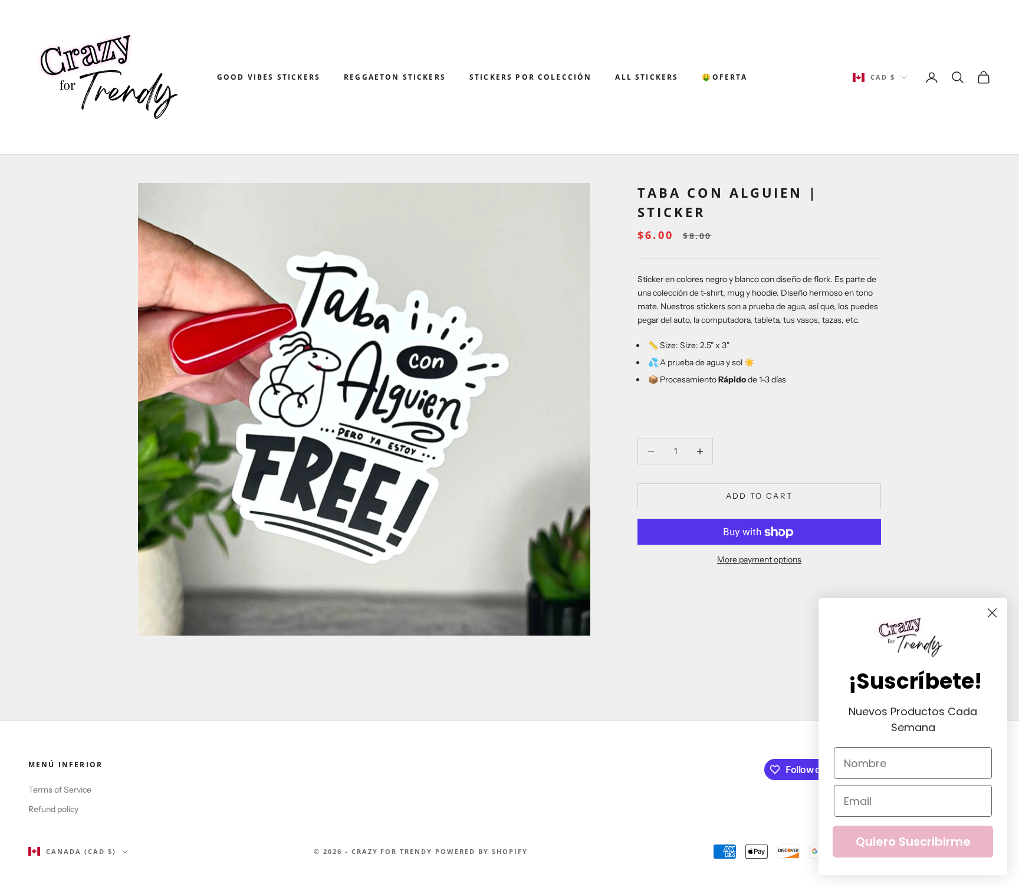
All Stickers (646, 77)
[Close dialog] (992, 613)
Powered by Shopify (481, 851)
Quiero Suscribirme (913, 841)
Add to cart (759, 496)
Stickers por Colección (530, 77)
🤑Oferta (724, 77)
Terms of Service (59, 789)
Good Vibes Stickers (268, 77)
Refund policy (53, 809)
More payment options (759, 560)
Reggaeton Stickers (395, 77)
